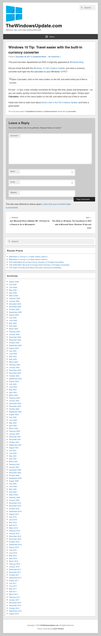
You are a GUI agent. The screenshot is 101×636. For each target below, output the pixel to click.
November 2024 (15, 340)
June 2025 (13, 320)
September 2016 (15, 611)
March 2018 (13, 561)
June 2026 (13, 287)
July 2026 (12, 284)
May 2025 (13, 323)
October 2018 (14, 541)
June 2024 (13, 353)
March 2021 (13, 461)
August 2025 (14, 315)
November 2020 (15, 472)
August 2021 (14, 447)
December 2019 (15, 503)
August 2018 (14, 547)
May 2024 (13, 356)
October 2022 (14, 409)
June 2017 (13, 586)
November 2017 (15, 572)
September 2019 (15, 511)
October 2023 (14, 376)
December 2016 (15, 602)
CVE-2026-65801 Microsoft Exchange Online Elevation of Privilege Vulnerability (39, 265)
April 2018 (13, 558)
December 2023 (15, 370)
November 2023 (15, 373)
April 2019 (13, 525)
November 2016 (15, 605)
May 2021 (13, 456)
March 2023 (13, 395)
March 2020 (13, 494)
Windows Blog (76, 62)
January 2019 (14, 533)
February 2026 (14, 298)
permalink (72, 111)
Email (12, 182)
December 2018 (15, 536)
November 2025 (15, 306)
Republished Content (34, 111)
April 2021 (13, 458)
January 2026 (14, 301)
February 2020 (14, 497)
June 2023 (13, 387)
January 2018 (14, 566)
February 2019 (14, 530)
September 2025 (15, 312)
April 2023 (13, 392)
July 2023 (12, 384)
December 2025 (15, 304)
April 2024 (13, 359)
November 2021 (15, 439)
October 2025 (14, 309)
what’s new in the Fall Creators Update (59, 102)
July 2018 (12, 550)
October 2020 (14, 475)
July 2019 (12, 517)
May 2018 (13, 555)
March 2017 (13, 594)
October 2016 (14, 608)
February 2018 (14, 564)
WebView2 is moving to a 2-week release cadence (28, 256)
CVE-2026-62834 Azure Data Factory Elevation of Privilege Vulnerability (36, 262)
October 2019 (14, 508)
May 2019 (13, 522)
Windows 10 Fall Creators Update (49, 68)
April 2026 (13, 293)
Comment (14, 135)
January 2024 (14, 367)
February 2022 (14, 431)
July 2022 (12, 417)
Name (12, 171)
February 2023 (14, 398)
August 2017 (14, 580)
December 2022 (15, 403)
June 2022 (13, 420)
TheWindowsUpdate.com (34, 25)
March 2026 (13, 295)
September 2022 (15, 411)
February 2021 (14, 464)
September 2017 (15, 577)
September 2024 (15, 345)
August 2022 (14, 414)
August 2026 (14, 281)
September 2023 (15, 378)
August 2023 (14, 381)
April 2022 (13, 425)
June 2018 (13, 553)
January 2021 (14, 467)
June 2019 (13, 519)
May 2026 (13, 290)
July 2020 (12, 483)
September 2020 (15, 478)
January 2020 (14, 500)
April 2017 (13, 591)
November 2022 (15, 406)
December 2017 (15, 569)
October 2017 (14, 575)
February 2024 (14, 364)
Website (13, 192)
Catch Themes (58, 628)
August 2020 (14, 481)
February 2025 (14, 331)
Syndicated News (39, 56)
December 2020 (15, 470)
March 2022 (13, 428)
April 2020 (13, 492)
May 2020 (13, 489)
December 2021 (15, 436)
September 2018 (15, 544)
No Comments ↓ (55, 56)
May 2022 (13, 423)
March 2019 (13, 528)
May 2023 (13, 389)
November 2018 (15, 539)
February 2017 (14, 597)
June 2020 (13, 486)
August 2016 (14, 613)
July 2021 (12, 450)
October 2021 (14, 442)
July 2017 (12, 583)
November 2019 (15, 505)
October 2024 (14, 342)
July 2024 (12, 351)
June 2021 (13, 453)
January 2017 (14, 600)
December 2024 (15, 337)
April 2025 (13, 326)
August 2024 (14, 348)
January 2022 (14, 434)
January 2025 (14, 334)
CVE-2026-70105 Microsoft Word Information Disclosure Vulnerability (35, 267)
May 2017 (13, 588)
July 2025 (12, 317)
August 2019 (14, 514)
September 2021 (15, 445)
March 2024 (13, 362)
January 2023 (14, 400)
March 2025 (13, 328)
